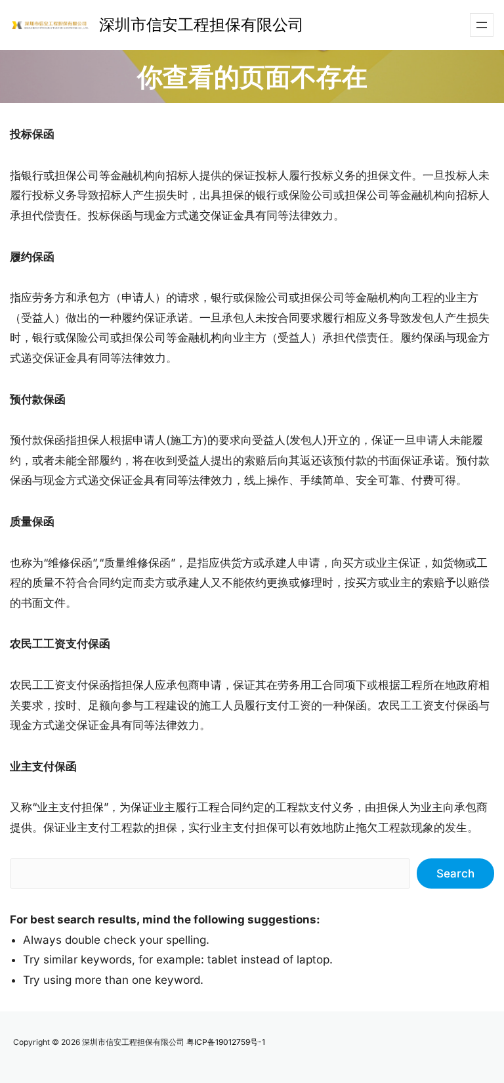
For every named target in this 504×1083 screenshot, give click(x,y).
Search (455, 873)
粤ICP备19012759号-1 (225, 1042)
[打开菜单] (482, 25)
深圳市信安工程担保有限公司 (201, 24)
